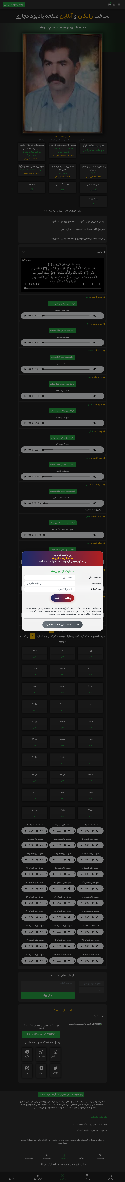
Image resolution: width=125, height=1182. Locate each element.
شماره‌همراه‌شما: (94, 583)
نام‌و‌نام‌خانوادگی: (94, 577)
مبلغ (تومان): (96, 589)
